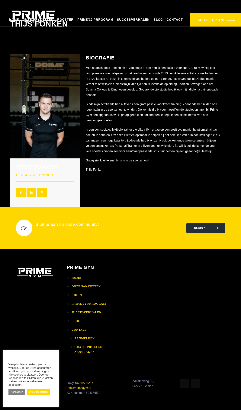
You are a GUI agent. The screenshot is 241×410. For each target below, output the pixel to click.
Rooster (65, 19)
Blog (158, 19)
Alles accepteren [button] (38, 391)
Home (14, 19)
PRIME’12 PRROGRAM (95, 19)
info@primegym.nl (79, 387)
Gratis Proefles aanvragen (89, 349)
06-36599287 (84, 383)
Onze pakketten (38, 19)
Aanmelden (84, 338)
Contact (175, 19)
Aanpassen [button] (17, 391)
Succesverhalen (133, 19)
